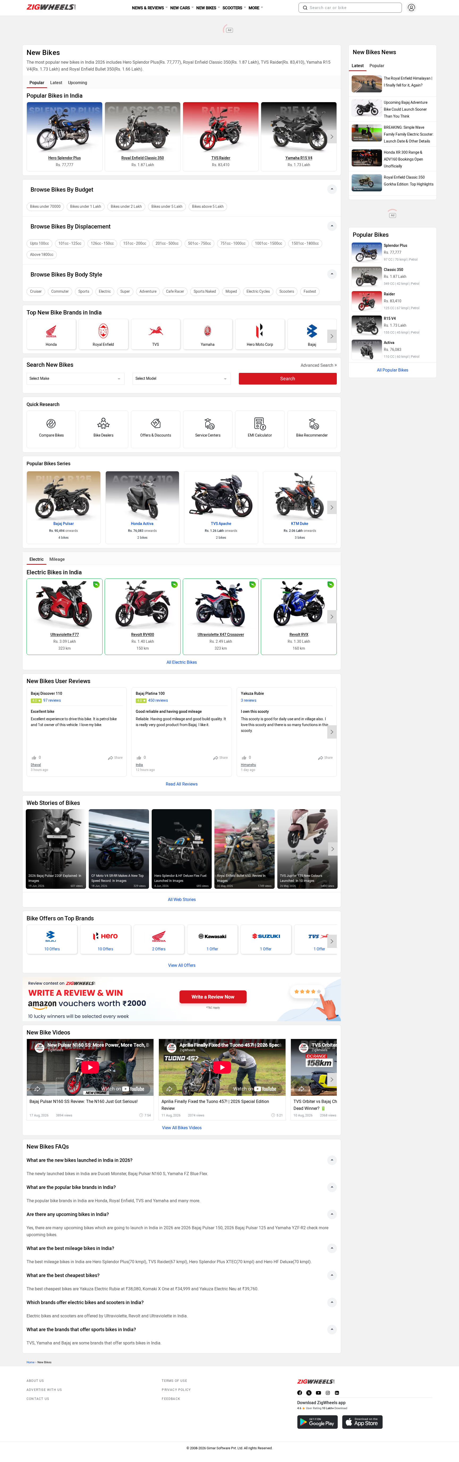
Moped (231, 291)
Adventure (147, 291)
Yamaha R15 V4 (299, 158)
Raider (389, 294)
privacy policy (176, 1390)
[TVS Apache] (221, 495)
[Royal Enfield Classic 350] (142, 127)
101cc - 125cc (69, 243)
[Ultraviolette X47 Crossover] (220, 604)
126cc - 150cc (102, 243)
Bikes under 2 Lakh (126, 206)
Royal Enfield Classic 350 (142, 158)
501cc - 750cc (199, 243)
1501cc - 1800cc (305, 243)
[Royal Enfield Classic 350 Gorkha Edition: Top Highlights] (366, 183)
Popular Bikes (395, 370)
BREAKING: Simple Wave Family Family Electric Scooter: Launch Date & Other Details (409, 134)
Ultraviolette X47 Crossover (221, 634)
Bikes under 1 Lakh (85, 206)
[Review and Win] (182, 999)
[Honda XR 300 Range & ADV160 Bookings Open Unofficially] (366, 158)
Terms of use (174, 1381)
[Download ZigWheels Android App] (317, 1422)
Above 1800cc (41, 254)
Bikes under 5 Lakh (166, 206)
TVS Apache (221, 523)
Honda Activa (142, 523)
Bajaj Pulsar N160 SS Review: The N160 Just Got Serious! (83, 1101)
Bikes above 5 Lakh (208, 206)
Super (125, 291)
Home (31, 1362)
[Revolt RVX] (299, 604)
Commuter (60, 291)
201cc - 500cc (167, 243)
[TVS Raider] (220, 127)
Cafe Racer (175, 291)
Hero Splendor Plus (64, 158)
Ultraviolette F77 (64, 634)
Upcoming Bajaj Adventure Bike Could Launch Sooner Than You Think (405, 109)
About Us (35, 1381)
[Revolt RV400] (142, 604)
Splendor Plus (395, 245)
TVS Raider (220, 158)
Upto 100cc (39, 243)
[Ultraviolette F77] (64, 604)
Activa (389, 342)
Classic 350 (393, 270)
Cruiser (36, 291)
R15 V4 (390, 318)
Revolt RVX (299, 634)
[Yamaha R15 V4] (299, 127)
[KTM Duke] (300, 495)
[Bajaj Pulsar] (63, 495)
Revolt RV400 (142, 634)
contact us (38, 1399)
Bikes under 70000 (45, 206)
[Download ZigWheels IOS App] (362, 1422)
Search (287, 379)
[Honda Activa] (142, 495)
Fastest (310, 291)
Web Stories (184, 899)
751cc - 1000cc (232, 243)
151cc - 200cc (134, 243)
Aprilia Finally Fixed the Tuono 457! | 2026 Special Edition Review (215, 1105)
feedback (171, 1399)
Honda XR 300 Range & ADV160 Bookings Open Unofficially (403, 159)
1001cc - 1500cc (268, 243)
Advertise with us (44, 1390)
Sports (83, 291)
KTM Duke (299, 523)
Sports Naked (205, 291)
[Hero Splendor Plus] (64, 127)
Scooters (286, 291)
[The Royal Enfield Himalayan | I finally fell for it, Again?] (366, 84)
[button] (305, 8)
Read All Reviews (182, 784)
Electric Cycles (258, 291)
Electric (105, 291)
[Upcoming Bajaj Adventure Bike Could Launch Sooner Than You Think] (366, 108)
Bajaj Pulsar (63, 523)
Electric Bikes (184, 662)
